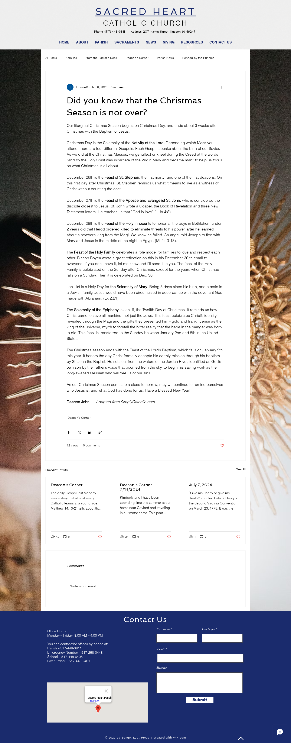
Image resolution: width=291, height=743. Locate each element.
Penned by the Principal (198, 58)
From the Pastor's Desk (101, 58)
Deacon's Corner (136, 58)
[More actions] (221, 87)
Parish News (165, 58)
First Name (163, 629)
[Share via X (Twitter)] (79, 432)
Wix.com (179, 737)
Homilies (71, 58)
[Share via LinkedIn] (90, 432)
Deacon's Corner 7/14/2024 (136, 486)
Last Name (208, 629)
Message (162, 667)
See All (241, 469)
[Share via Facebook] (69, 432)
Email (160, 648)
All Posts (51, 58)
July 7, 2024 (200, 484)
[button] (151, 42)
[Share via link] (100, 432)
